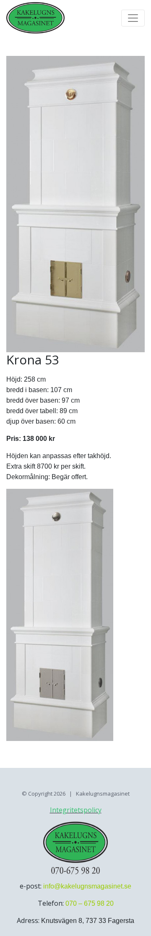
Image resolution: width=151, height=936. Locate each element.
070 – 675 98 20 (89, 903)
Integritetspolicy (76, 810)
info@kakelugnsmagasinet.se (87, 886)
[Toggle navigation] (133, 18)
